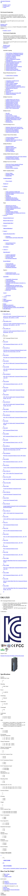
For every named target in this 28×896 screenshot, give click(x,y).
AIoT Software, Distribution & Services (14, 53)
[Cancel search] (6, 28)
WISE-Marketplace (7, 300)
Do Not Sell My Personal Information (11, 889)
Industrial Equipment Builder (12, 199)
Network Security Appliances (12, 129)
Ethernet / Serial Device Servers (13, 100)
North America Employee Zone (13, 274)
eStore (4, 299)
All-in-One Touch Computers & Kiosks (14, 164)
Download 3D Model (9, 655)
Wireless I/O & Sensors (11, 94)
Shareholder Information (11, 267)
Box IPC (8, 113)
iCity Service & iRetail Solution (13, 165)
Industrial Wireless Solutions (12, 69)
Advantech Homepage (5, 1)
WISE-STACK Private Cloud (12, 132)
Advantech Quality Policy (8, 223)
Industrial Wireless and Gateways (13, 105)
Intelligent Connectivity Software (13, 106)
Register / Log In (7, 30)
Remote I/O (8, 91)
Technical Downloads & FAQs (9, 233)
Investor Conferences (10, 266)
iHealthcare (8, 196)
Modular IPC (9, 120)
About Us (5, 249)
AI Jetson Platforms (10, 138)
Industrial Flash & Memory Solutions (14, 66)
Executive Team (9, 257)
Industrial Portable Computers (12, 157)
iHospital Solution (10, 146)
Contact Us (6, 882)
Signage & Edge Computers (12, 168)
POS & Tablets (9, 166)
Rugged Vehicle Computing (12, 206)
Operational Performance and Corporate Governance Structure (14, 287)
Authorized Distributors (7, 228)
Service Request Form (10, 242)
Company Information (10, 254)
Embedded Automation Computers (13, 85)
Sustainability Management (12, 279)
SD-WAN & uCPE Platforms (12, 130)
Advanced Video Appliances (12, 137)
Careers (5, 292)
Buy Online (7, 874)
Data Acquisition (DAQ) (11, 84)
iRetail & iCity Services (11, 205)
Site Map (5, 887)
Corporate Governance (11, 265)
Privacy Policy (6, 888)
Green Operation (9, 280)
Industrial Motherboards (11, 67)
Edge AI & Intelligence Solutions (13, 59)
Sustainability (6, 276)
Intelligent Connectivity (8, 305)
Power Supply (9, 181)
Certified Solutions (10, 82)
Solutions (5, 186)
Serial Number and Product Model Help (14, 237)
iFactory (8, 195)
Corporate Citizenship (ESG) (10, 883)
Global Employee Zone (11, 272)
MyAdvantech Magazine (11, 258)
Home (4, 303)
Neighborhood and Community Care (14, 285)
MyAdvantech (6, 6)
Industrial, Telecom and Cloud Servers (14, 127)
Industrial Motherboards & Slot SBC (14, 118)
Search (4, 7)
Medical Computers (10, 148)
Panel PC (8, 89)
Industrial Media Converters (12, 103)
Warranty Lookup (10, 244)
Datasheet (3, 655)
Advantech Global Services (8, 217)
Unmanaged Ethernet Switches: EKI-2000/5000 (13, 307)
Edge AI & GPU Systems (11, 115)
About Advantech (6, 252)
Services (5, 215)
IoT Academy (6, 246)
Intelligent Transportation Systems (13, 119)
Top (2, 893)
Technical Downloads (19, 655)
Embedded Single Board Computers (13, 61)
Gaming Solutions (10, 209)
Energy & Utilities (10, 194)
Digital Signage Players (11, 58)
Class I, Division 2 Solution (12, 83)
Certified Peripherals (7, 178)
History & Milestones (10, 256)
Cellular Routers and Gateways (12, 99)
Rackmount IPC (9, 121)
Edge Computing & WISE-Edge (13, 191)
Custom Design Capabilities (12, 75)
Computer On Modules (11, 56)
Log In (9, 4)
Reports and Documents (11, 289)
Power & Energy (9, 90)
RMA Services (6, 240)
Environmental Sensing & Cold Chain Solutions (16, 156)
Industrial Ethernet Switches (12, 102)
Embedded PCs (9, 60)
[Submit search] (5, 28)
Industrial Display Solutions (12, 211)
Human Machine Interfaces (12, 88)
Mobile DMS (9, 175)
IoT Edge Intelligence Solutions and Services (15, 212)
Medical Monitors (10, 150)
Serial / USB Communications (12, 108)
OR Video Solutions (10, 151)
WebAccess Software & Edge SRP (13, 93)
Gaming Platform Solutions (12, 64)
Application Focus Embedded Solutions (14, 54)
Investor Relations (6, 261)
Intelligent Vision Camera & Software (14, 139)
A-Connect (5, 301)
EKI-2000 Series (6, 308)
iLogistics (8, 210)
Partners (5, 225)
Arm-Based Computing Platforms (13, 55)
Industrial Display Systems (11, 65)
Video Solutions (9, 214)
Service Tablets (9, 173)
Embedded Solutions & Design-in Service (15, 192)
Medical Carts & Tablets (11, 147)
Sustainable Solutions (10, 281)
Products (5, 47)
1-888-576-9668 (7, 876)
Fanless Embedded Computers (12, 62)
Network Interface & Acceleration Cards (14, 128)
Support (5, 231)
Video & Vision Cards (10, 141)
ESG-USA (8, 290)
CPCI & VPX (9, 114)
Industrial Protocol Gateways (12, 104)
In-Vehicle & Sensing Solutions (12, 159)
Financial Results (9, 263)
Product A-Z (5, 183)
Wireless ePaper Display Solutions (13, 70)
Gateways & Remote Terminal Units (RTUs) (15, 86)
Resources (8, 236)
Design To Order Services (8, 220)
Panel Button (3, 25)
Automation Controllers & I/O (12, 80)
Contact (5, 296)
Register (5, 4)
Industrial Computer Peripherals (13, 117)
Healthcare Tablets (10, 174)
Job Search (8, 295)
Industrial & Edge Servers (11, 197)
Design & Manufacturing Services (13, 208)
